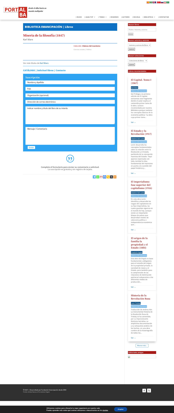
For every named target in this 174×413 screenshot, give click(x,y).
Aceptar (121, 409)
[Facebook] (104, 176)
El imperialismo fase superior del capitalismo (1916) (141, 184)
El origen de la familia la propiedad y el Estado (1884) (139, 242)
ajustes (105, 410)
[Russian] (162, 3)
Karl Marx (28, 39)
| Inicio (79, 17)
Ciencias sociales (79, 49)
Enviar (31, 147)
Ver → (133, 122)
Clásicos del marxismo (91, 46)
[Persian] (165, 3)
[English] (153, 3)
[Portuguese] (150, 3)
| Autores (125, 17)
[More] (114, 176)
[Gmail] (101, 176)
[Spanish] (148, 3)
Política (89, 49)
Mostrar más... (142, 346)
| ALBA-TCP (88, 17)
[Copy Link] (108, 176)
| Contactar (163, 17)
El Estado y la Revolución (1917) (141, 132)
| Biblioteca (148, 17)
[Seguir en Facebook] (144, 390)
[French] (156, 3)
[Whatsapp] (97, 176)
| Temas (101, 17)
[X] (111, 176)
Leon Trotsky (135, 303)
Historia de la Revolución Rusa (140, 297)
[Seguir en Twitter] (149, 390)
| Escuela (136, 17)
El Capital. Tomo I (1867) (141, 81)
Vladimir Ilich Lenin (137, 139)
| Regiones (113, 17)
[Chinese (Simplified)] (159, 3)
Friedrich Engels (136, 252)
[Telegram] (94, 176)
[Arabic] (167, 3)
